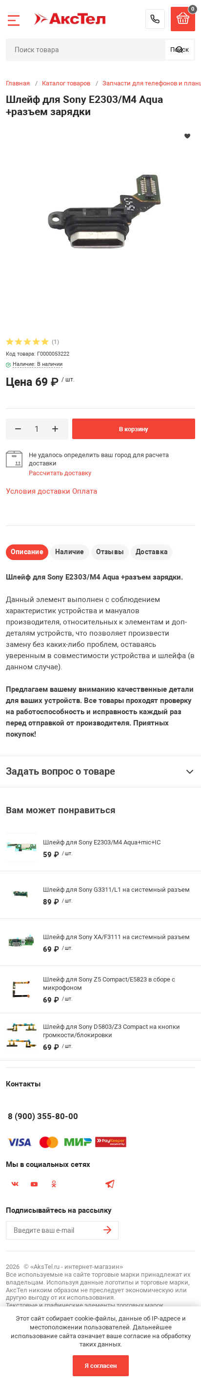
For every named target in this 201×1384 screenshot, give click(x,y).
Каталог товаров (66, 83)
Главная (18, 83)
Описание (27, 552)
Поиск (179, 49)
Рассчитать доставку (60, 473)
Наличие (69, 552)
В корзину (133, 429)
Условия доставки (38, 491)
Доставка (152, 552)
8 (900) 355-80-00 (155, 19)
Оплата (84, 491)
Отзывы (110, 552)
